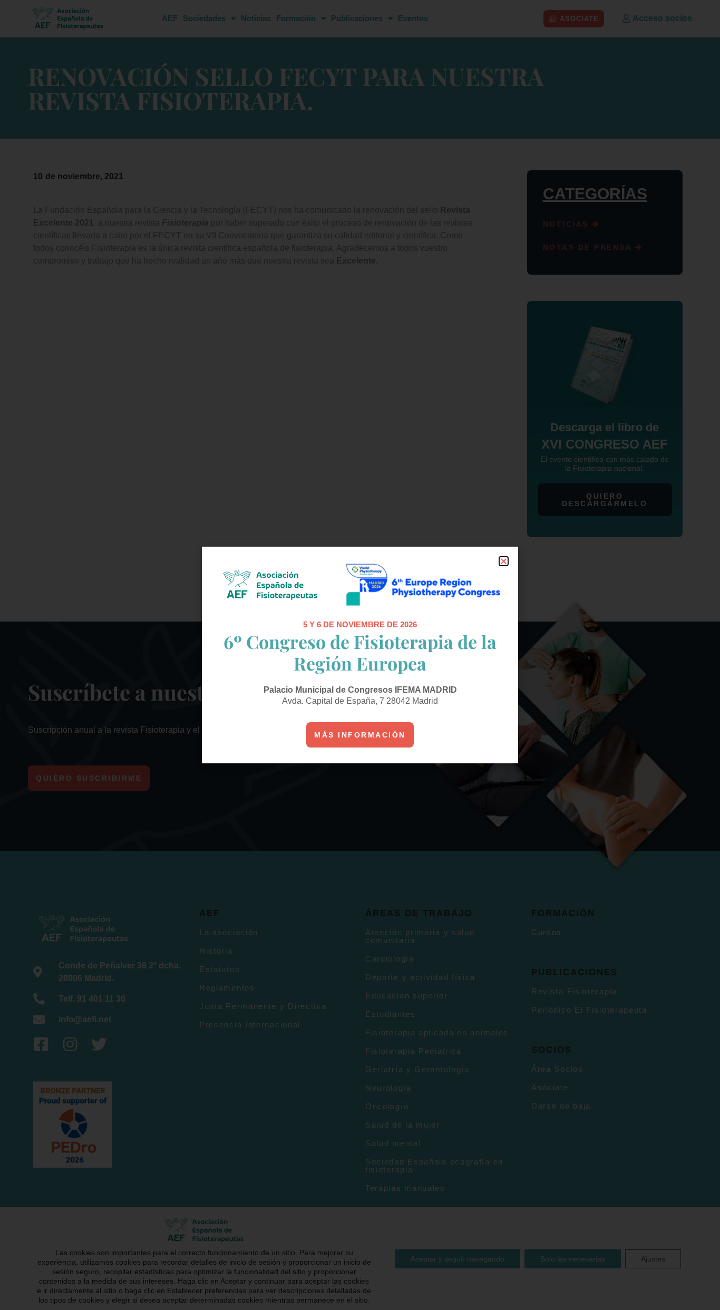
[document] (360, 655)
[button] (504, 561)
